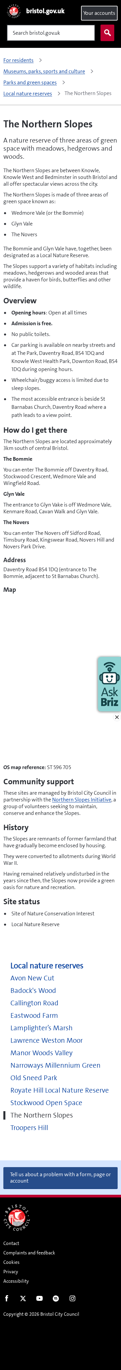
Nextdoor (56, 1300)
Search (107, 33)
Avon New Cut (32, 978)
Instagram (72, 1300)
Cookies (11, 1262)
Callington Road (34, 1003)
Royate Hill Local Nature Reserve (59, 1090)
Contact (11, 1243)
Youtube (39, 1300)
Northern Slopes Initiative (81, 799)
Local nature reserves (46, 966)
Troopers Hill (29, 1128)
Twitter (23, 1300)
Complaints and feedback (29, 1253)
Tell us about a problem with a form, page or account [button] (60, 1177)
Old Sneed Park (33, 1078)
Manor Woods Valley (41, 1053)
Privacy (10, 1272)
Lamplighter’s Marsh (41, 1028)
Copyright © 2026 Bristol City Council (41, 1314)
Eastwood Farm (34, 1015)
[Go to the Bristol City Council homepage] (16, 1217)
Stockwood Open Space (46, 1103)
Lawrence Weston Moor (46, 1040)
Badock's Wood (33, 990)
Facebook (6, 1300)
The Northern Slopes (41, 1115)
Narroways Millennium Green (55, 1065)
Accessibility (16, 1281)
